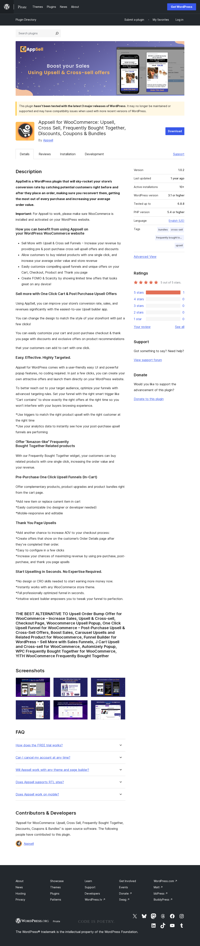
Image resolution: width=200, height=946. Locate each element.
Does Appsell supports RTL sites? (40, 782)
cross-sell (177, 229)
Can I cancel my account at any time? (43, 757)
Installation (68, 154)
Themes (55, 887)
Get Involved (127, 881)
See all (179, 327)
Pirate (56, 921)
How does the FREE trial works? (39, 745)
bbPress (161, 893)
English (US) (176, 220)
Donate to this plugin (149, 399)
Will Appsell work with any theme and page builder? (52, 770)
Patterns (55, 899)
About (19, 881)
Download (175, 131)
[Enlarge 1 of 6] (45, 683)
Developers (92, 893)
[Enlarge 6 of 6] (120, 705)
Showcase (57, 881)
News (19, 887)
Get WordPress (181, 6)
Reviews (45, 154)
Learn (88, 881)
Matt (158, 887)
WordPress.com (165, 881)
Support (178, 154)
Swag (124, 899)
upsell (179, 245)
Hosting (21, 893)
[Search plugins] (57, 33)
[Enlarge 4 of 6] (45, 705)
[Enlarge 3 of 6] (120, 683)
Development (94, 154)
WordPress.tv (95, 899)
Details (24, 154)
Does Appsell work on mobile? (37, 794)
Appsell (48, 140)
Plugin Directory (26, 19)
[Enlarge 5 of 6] (82, 705)
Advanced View (145, 257)
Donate (125, 893)
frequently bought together (170, 237)
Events (123, 887)
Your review (142, 327)
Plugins (54, 893)
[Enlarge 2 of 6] (82, 683)
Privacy (20, 899)
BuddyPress (163, 899)
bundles (163, 229)
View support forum (148, 360)
